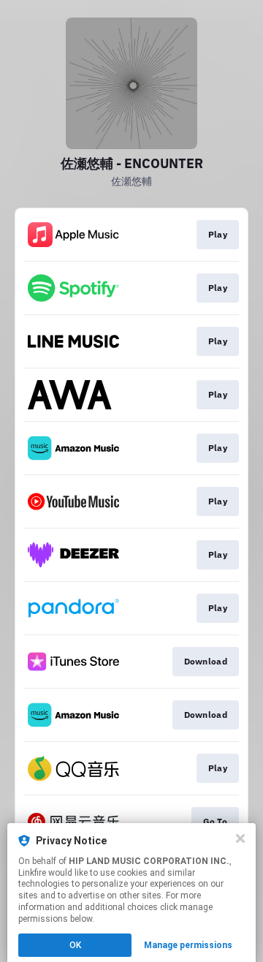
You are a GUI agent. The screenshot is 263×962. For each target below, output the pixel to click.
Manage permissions (188, 945)
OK (75, 945)
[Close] (240, 838)
